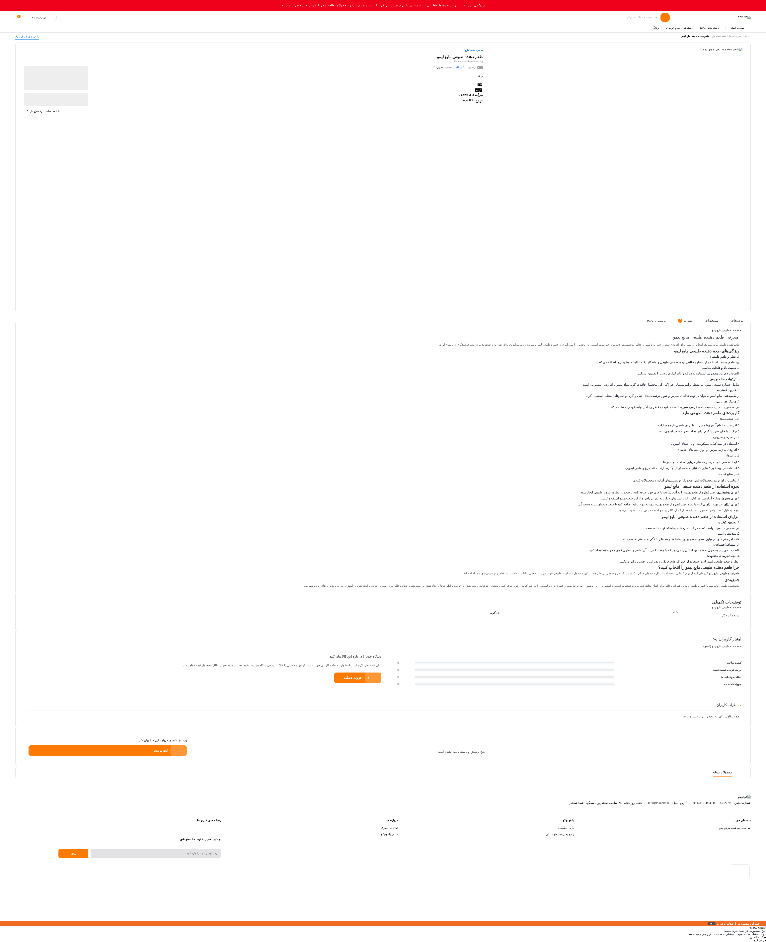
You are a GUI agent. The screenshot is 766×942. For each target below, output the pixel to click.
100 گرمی (467, 99)
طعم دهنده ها (735, 36)
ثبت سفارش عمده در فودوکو (735, 827)
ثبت (73, 853)
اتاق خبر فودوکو (389, 827)
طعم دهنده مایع (719, 36)
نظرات (686, 320)
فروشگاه (760, 940)
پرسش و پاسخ (656, 320)
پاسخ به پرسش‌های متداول (559, 834)
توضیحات (737, 320)
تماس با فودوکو (389, 834)
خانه (747, 36)
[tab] (740, 320)
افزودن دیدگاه (353, 677)
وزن (480, 75)
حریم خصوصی (566, 827)
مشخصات (711, 320)
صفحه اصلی (758, 937)
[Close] (1, 923)
